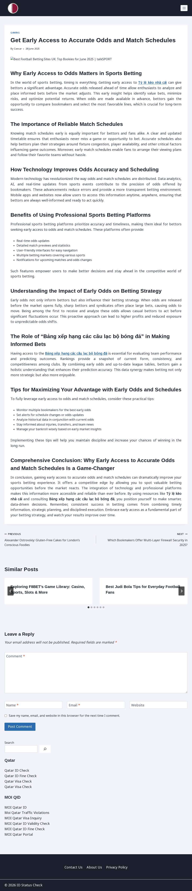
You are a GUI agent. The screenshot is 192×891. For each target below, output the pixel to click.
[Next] (181, 591)
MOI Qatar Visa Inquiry (23, 818)
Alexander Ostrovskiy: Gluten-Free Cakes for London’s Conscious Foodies (42, 540)
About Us (94, 867)
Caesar (18, 48)
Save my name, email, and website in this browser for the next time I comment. (64, 715)
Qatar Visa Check (18, 781)
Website (137, 705)
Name (12, 705)
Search (9, 742)
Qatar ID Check (16, 770)
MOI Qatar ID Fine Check (24, 829)
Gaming (15, 33)
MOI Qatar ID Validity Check (27, 823)
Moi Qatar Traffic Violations (26, 812)
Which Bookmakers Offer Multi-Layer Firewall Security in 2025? (148, 540)
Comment (15, 656)
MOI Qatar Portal (18, 834)
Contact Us (73, 867)
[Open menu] (184, 8)
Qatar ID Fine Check (20, 776)
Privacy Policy (117, 867)
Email (74, 705)
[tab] (88, 607)
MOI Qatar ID (15, 807)
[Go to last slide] (11, 591)
